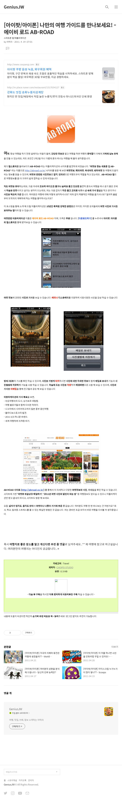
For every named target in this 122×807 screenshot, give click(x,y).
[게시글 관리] (18, 632)
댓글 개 (8, 693)
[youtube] (20, 793)
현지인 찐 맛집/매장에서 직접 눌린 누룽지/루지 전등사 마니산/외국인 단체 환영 (49, 96)
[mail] (27, 793)
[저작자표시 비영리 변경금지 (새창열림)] (39, 633)
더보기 (115, 646)
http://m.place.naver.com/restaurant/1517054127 (33, 87)
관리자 (31, 780)
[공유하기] (14, 632)
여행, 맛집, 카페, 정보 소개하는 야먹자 (26, 719)
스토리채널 (12, 780)
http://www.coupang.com (20, 64)
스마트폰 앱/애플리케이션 (15, 38)
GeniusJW (14, 7)
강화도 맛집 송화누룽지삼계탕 (25, 92)
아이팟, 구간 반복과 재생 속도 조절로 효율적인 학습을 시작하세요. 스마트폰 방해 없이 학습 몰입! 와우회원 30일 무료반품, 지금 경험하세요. (50, 75)
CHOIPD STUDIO (65, 567)
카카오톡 (22, 780)
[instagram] (12, 793)
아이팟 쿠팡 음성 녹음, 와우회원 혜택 (29, 69)
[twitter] (5, 793)
